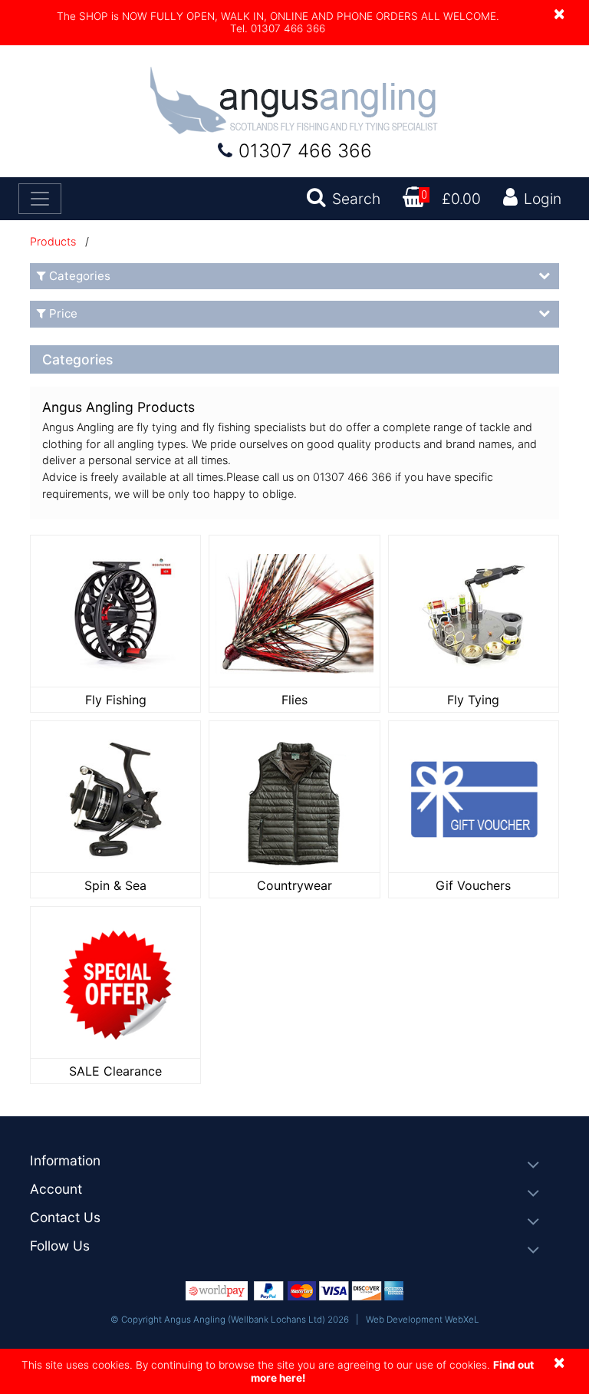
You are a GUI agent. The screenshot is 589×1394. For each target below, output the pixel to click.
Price (63, 313)
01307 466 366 (305, 151)
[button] (294, 1161)
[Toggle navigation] (39, 198)
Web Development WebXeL (422, 1319)
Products (53, 241)
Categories (79, 276)
